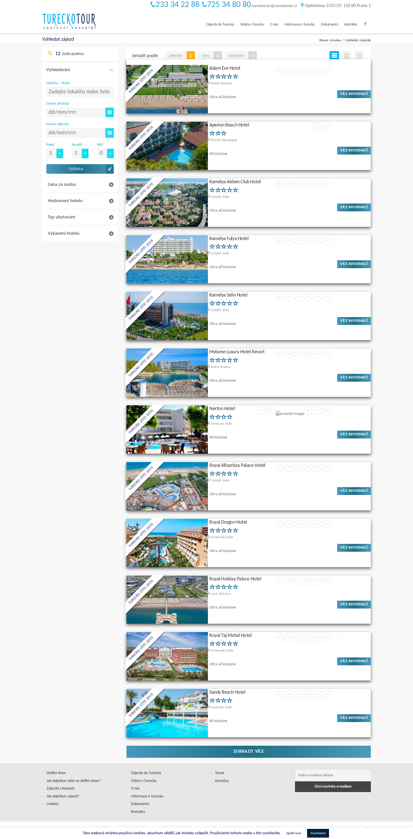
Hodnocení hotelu (65, 200)
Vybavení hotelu (64, 233)
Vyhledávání (58, 69)
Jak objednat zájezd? (63, 796)
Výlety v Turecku (252, 24)
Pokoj (50, 144)
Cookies (52, 804)
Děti (100, 144)
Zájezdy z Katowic (61, 788)
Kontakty (350, 24)
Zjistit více (293, 833)
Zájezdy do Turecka (220, 24)
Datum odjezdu (57, 124)
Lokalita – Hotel (58, 83)
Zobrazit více (248, 751)
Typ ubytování (61, 217)
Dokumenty (329, 24)
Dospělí (77, 144)
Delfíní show (56, 773)
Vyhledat (75, 169)
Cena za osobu (62, 184)
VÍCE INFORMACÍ (353, 94)
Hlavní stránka (330, 40)
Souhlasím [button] (318, 833)
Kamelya (222, 781)
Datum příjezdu (57, 103)
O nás (274, 24)
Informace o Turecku (299, 24)
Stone (219, 773)
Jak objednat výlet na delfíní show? (74, 781)
